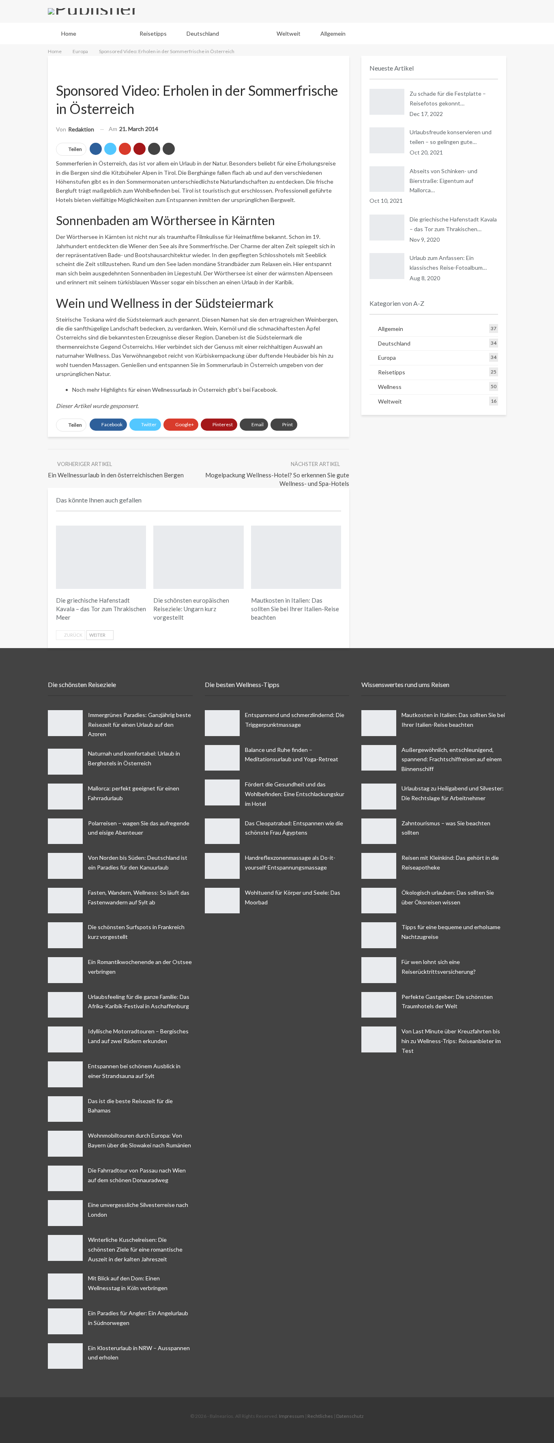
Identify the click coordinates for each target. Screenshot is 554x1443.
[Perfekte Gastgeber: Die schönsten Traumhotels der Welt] (378, 1005)
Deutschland (203, 33)
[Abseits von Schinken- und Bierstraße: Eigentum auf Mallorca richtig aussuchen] (386, 179)
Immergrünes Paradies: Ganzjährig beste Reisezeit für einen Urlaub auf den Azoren (139, 724)
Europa (248, 33)
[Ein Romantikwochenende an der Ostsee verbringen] (65, 970)
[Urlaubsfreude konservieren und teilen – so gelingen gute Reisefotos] (386, 140)
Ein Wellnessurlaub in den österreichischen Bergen (116, 475)
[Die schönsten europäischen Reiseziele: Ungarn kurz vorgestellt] (198, 557)
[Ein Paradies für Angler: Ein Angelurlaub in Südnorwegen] (65, 1321)
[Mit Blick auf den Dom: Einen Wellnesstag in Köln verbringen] (65, 1286)
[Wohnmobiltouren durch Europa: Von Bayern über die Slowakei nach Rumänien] (65, 1144)
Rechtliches (320, 1416)
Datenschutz (350, 1416)
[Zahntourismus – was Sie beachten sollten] (378, 831)
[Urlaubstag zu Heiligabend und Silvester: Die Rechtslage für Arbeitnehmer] (378, 797)
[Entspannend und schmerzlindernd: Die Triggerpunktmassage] (222, 723)
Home (68, 33)
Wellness (108, 33)
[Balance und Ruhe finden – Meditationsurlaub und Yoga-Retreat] (222, 758)
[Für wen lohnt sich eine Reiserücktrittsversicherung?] (378, 970)
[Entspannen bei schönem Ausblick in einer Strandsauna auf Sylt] (65, 1074)
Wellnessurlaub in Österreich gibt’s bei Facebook (214, 389)
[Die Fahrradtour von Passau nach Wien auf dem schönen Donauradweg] (65, 1179)
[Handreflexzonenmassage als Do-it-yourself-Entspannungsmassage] (222, 866)
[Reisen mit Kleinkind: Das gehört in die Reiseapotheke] (378, 866)
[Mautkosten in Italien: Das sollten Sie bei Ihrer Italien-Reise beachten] (296, 557)
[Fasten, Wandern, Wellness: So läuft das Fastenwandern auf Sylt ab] (65, 901)
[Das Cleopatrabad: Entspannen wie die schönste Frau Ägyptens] (222, 831)
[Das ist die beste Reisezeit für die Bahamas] (65, 1109)
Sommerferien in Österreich (91, 163)
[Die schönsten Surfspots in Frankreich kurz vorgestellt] (65, 935)
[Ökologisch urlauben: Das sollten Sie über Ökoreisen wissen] (378, 901)
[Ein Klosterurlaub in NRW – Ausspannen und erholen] (65, 1356)
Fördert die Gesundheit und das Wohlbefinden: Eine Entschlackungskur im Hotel (294, 794)
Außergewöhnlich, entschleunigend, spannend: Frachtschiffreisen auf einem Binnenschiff (452, 759)
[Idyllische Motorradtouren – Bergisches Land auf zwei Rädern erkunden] (65, 1039)
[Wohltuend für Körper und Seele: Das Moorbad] (222, 901)
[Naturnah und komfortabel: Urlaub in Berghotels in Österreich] (65, 762)
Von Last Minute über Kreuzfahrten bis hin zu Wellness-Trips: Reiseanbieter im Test (451, 1041)
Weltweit (289, 33)
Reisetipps (153, 33)
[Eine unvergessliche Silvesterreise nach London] (65, 1213)
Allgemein (333, 33)
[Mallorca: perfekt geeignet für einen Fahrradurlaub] (65, 797)
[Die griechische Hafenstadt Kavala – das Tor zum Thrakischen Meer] (101, 557)
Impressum (291, 1416)
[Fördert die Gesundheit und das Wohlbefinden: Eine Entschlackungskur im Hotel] (222, 792)
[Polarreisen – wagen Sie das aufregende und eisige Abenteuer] (65, 831)
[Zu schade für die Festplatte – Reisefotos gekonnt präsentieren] (386, 102)
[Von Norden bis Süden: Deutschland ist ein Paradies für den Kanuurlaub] (65, 866)
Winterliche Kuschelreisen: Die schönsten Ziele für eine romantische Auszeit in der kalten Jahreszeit (135, 1249)
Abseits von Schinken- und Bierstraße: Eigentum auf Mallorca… (443, 180)
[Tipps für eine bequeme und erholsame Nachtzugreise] (378, 935)
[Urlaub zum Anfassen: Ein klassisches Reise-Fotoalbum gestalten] (386, 266)
